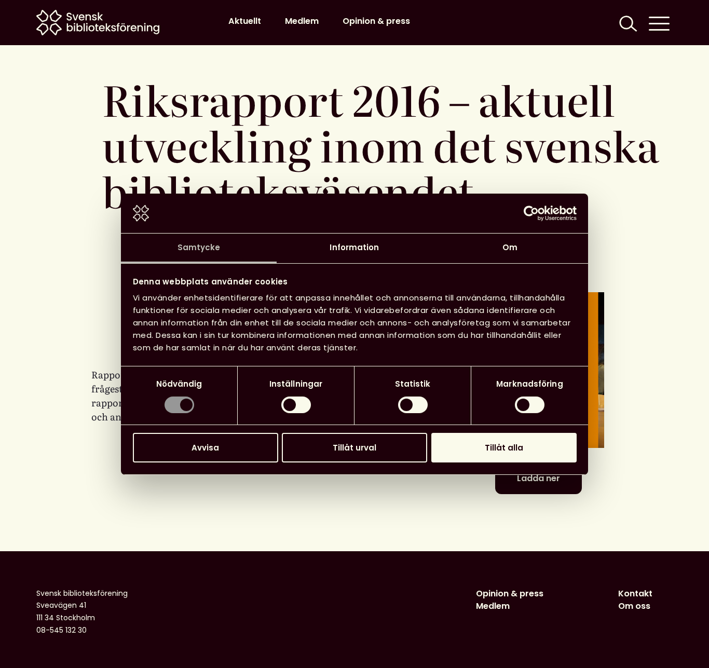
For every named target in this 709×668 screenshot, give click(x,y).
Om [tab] (509, 247)
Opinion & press (376, 21)
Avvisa (205, 447)
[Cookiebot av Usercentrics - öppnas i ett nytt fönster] (531, 213)
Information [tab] (354, 247)
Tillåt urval (354, 447)
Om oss (634, 606)
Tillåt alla (504, 447)
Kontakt (635, 593)
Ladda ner (538, 478)
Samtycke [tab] (199, 247)
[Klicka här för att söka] (626, 22)
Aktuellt (244, 21)
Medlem (302, 21)
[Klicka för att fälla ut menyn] (659, 22)
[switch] (296, 405)
